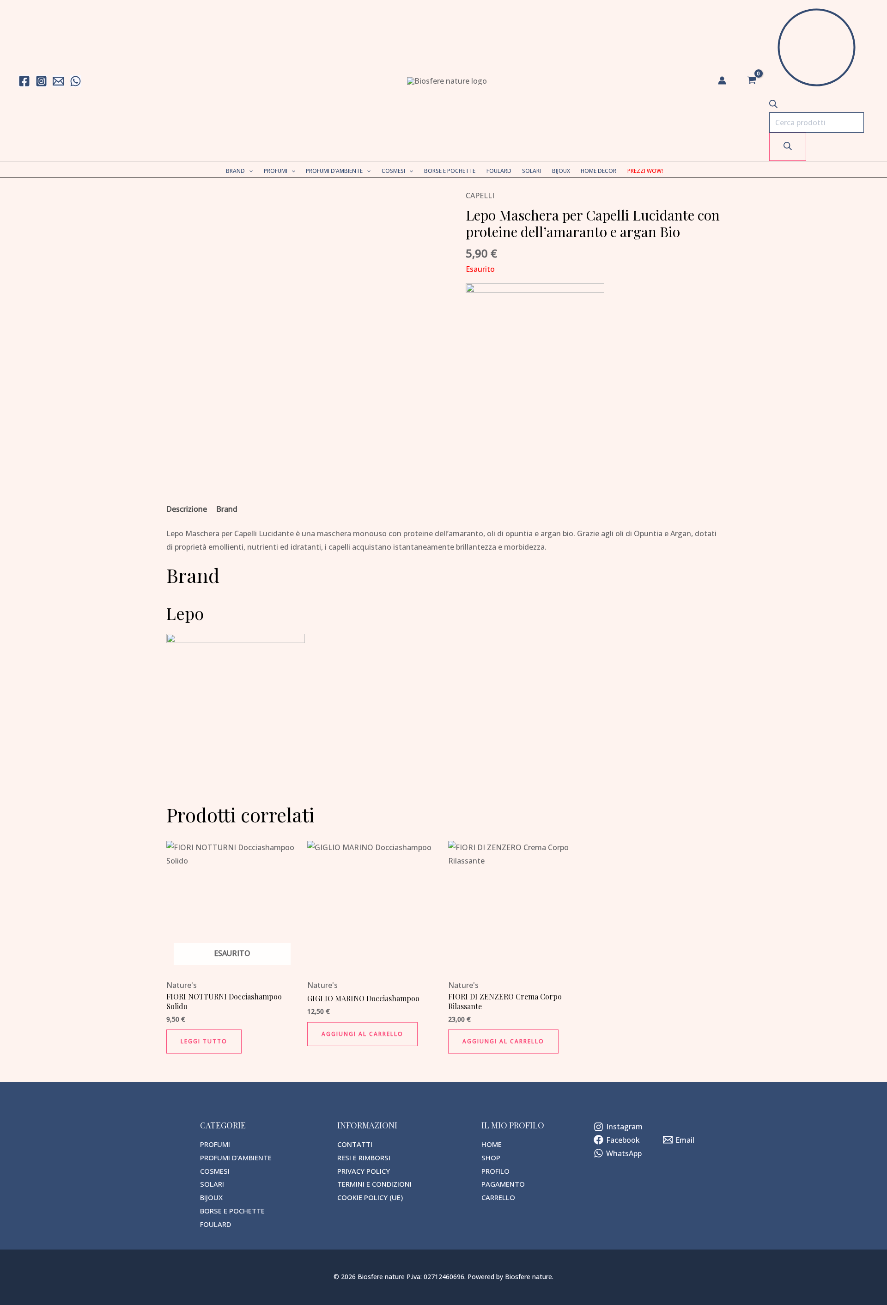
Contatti (354, 1144)
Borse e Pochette (449, 170)
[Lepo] (535, 352)
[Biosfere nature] (447, 80)
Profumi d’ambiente (334, 170)
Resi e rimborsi (363, 1157)
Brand (235, 170)
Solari (531, 170)
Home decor (598, 170)
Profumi (275, 170)
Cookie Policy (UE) (370, 1197)
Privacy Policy (363, 1171)
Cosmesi (393, 170)
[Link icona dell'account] (722, 80)
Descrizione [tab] (186, 509)
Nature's (181, 985)
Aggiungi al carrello (362, 1034)
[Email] (58, 81)
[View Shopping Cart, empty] (751, 80)
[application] (249, 171)
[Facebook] (24, 81)
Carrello (498, 1197)
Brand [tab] (226, 509)
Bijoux (561, 170)
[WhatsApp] (75, 81)
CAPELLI (480, 195)
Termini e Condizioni (374, 1184)
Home (491, 1144)
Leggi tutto (204, 1041)
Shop (490, 1157)
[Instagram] (41, 81)
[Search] (787, 147)
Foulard (498, 170)
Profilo (495, 1171)
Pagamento (503, 1184)
